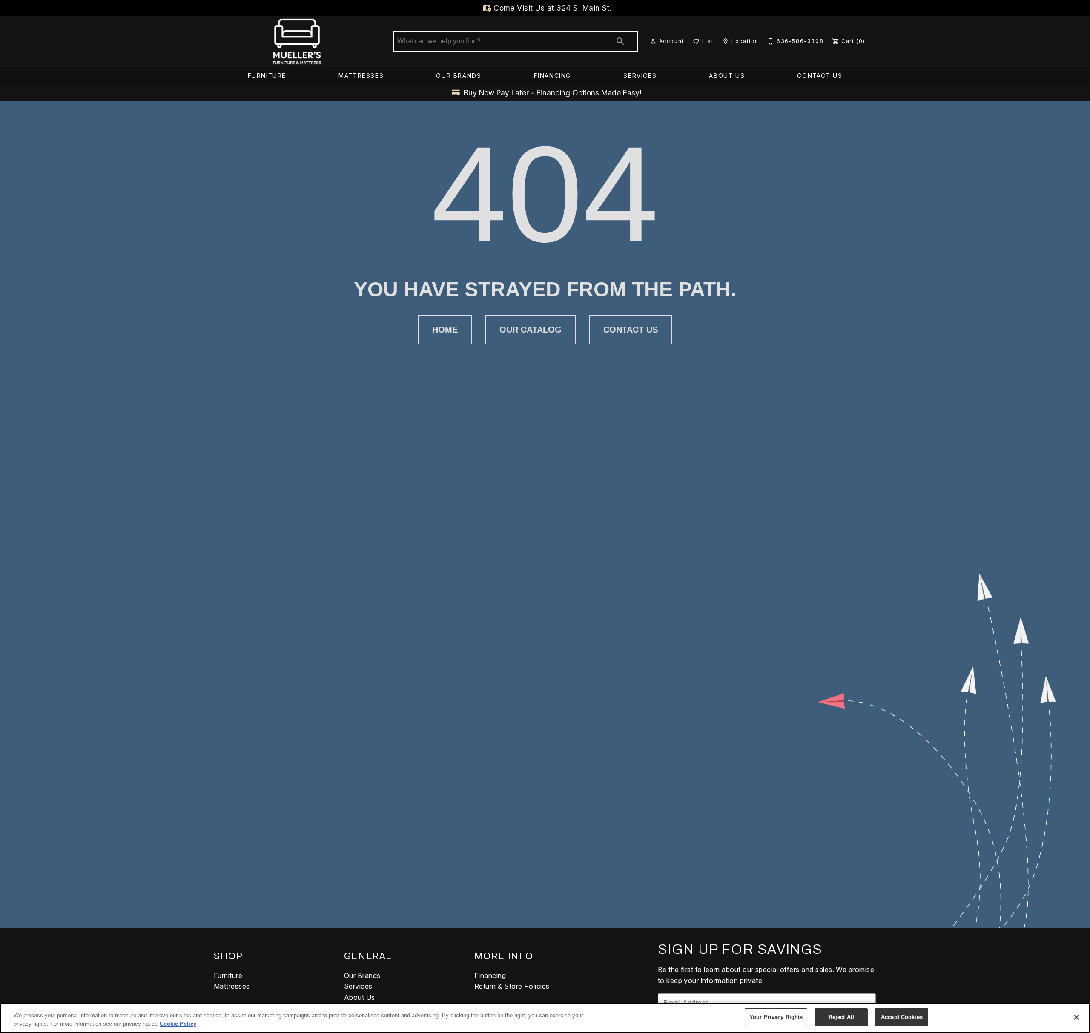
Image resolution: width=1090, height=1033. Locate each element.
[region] (545, 1018)
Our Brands (458, 75)
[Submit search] (620, 41)
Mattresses (361, 75)
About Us (727, 75)
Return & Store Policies (512, 986)
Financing (552, 75)
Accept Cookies (902, 1017)
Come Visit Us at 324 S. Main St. (551, 7)
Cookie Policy (178, 1024)
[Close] (1076, 1017)
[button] (653, 41)
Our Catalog (530, 329)
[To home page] (297, 41)
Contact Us (819, 75)
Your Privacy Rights (776, 1017)
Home (445, 329)
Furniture (267, 75)
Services (640, 75)
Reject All (841, 1017)
